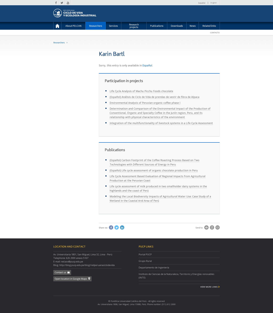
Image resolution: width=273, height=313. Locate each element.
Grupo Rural (145, 261)
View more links (209, 286)
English (214, 2)
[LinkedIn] (122, 227)
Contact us (61, 272)
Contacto (215, 32)
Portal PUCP (145, 254)
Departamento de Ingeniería (154, 267)
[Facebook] (111, 227)
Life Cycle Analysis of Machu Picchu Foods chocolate (141, 91)
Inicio (57, 26)
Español (201, 2)
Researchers (59, 42)
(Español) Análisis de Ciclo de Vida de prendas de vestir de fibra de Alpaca (154, 97)
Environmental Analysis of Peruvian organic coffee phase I (145, 102)
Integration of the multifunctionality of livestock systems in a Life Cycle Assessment (161, 123)
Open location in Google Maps (71, 278)
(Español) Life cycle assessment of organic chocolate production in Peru (154, 170)
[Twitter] (116, 227)
